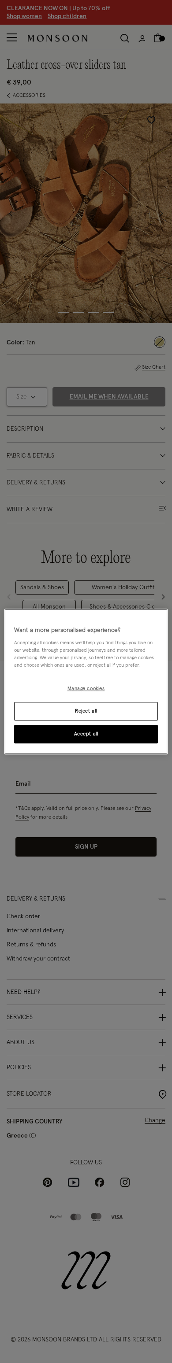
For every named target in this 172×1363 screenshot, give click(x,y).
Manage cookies (86, 689)
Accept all (86, 733)
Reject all (86, 711)
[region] (86, 682)
